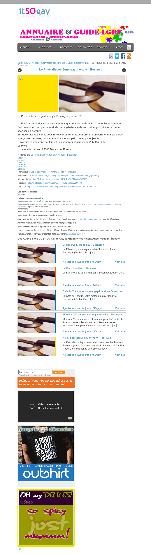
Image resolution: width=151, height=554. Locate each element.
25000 (34, 175)
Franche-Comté (57, 172)
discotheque (62, 175)
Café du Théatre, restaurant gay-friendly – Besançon (92, 291)
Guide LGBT (44, 47)
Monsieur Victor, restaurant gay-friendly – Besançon (92, 314)
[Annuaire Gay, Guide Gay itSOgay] (34, 24)
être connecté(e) (36, 201)
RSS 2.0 (81, 204)
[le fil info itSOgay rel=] (129, 56)
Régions (102, 47)
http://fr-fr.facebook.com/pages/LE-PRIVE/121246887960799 (60, 179)
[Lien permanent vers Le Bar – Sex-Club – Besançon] (36, 286)
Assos (120, 47)
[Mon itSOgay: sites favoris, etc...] (111, 56)
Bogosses (66, 47)
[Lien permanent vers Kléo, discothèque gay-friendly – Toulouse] (36, 355)
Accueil (24, 47)
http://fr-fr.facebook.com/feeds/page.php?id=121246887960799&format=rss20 (61, 186)
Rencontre (85, 47)
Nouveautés (70, 172)
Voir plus (120, 261)
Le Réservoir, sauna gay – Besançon (83, 244)
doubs (71, 175)
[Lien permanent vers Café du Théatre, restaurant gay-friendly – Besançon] (36, 309)
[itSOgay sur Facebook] (123, 56)
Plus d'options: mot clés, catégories (35, 375)
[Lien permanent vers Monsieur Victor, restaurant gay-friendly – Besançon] (36, 332)
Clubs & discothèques (78, 63)
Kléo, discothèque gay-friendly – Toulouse (87, 337)
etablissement (82, 175)
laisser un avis (104, 204)
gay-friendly (94, 175)
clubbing (52, 175)
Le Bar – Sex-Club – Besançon (80, 268)
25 (30, 175)
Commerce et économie (53, 63)
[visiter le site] (91, 93)
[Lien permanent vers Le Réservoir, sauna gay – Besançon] (36, 262)
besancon (42, 175)
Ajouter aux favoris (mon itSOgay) (82, 261)
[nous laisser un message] (129, 47)
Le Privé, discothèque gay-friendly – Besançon (71, 69)
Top (19, 549)
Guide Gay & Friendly (28, 63)
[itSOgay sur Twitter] (117, 56)
